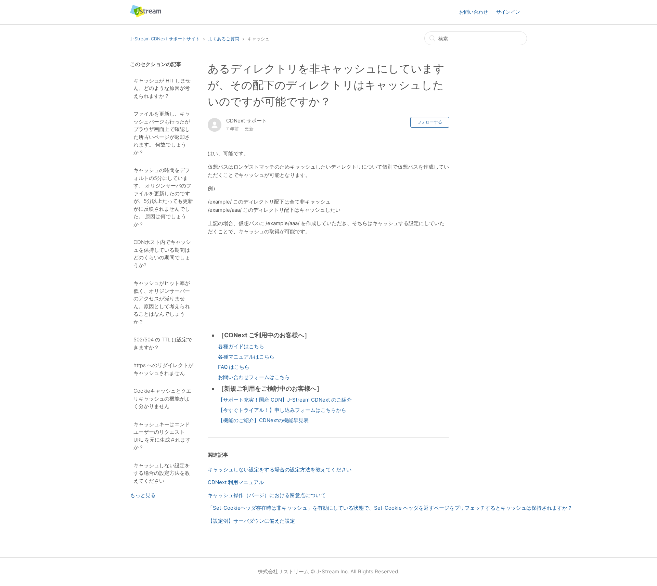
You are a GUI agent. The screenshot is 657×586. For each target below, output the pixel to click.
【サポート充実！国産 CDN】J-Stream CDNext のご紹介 (285, 399)
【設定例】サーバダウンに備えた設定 (251, 521)
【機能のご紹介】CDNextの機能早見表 (263, 420)
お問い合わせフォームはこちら (254, 377)
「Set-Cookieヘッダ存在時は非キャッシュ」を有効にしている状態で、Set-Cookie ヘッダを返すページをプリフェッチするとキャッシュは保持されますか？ (390, 508)
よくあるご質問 (223, 38)
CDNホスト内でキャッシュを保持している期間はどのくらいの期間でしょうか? (162, 254)
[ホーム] (145, 15)
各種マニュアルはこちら (246, 356)
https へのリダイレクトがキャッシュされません (163, 369)
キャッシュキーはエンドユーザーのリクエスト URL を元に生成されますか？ (162, 436)
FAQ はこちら (233, 367)
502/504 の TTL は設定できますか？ (162, 343)
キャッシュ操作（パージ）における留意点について (267, 495)
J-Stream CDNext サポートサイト (165, 38)
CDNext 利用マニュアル (236, 482)
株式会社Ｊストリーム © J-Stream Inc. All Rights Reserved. (328, 571)
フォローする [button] (429, 122)
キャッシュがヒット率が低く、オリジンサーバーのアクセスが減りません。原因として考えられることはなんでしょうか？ (161, 302)
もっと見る (143, 495)
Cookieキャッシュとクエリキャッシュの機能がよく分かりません (162, 398)
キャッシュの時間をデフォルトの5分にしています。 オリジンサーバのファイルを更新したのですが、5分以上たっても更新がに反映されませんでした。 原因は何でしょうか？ (163, 197)
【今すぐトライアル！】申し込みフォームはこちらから (282, 410)
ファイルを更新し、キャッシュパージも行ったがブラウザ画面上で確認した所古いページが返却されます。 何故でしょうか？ (161, 133)
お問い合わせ (473, 12)
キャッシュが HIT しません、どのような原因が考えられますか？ (162, 88)
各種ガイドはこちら (241, 346)
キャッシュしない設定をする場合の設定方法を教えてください (161, 473)
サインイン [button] (508, 12)
